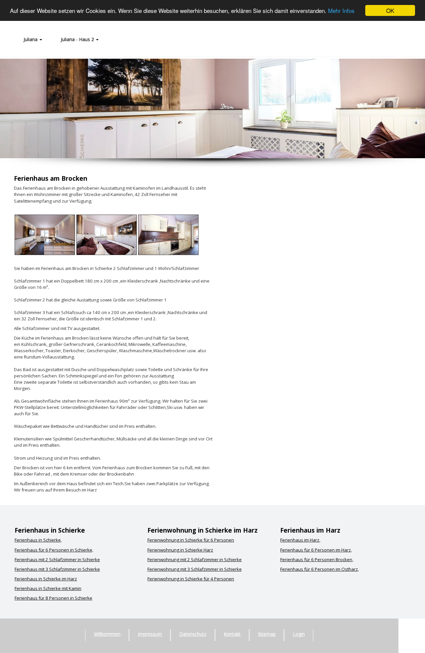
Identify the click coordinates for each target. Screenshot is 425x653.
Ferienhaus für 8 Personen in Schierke (53, 598)
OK (390, 10)
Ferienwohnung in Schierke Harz (180, 550)
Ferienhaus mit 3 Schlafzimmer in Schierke (57, 569)
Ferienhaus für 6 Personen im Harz (315, 550)
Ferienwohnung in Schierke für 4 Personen (190, 579)
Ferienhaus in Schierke (38, 540)
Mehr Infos (341, 11)
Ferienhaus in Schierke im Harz (46, 579)
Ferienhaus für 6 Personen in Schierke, (54, 550)
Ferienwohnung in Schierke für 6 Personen (190, 540)
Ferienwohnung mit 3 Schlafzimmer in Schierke (194, 569)
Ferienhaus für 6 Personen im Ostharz (319, 569)
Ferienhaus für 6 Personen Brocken (316, 559)
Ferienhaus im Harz (299, 540)
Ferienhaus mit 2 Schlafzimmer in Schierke (57, 559)
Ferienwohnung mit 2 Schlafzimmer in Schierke (194, 559)
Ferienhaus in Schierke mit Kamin (48, 588)
